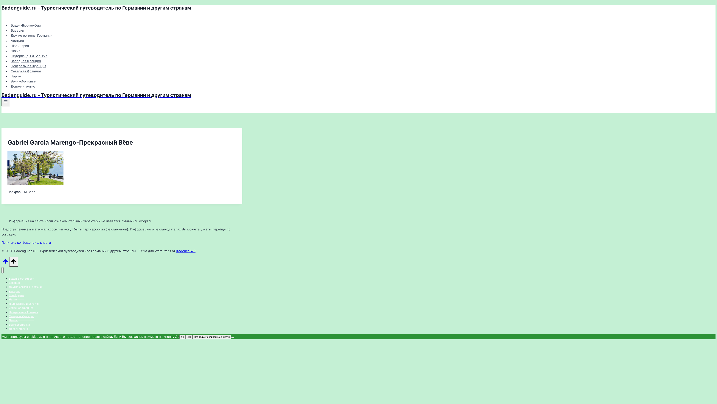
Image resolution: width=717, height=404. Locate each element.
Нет (189, 337)
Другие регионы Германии (31, 35)
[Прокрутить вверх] (5, 262)
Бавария (17, 30)
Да (182, 337)
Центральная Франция (28, 66)
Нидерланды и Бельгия (29, 56)
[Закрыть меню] (2, 270)
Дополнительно (23, 86)
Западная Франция (26, 61)
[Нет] (232, 337)
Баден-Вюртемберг (26, 25)
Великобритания (24, 81)
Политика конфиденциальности (26, 242)
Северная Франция (26, 71)
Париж (16, 76)
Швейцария (20, 46)
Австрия (17, 41)
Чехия (15, 51)
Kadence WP (185, 251)
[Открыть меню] (5, 102)
